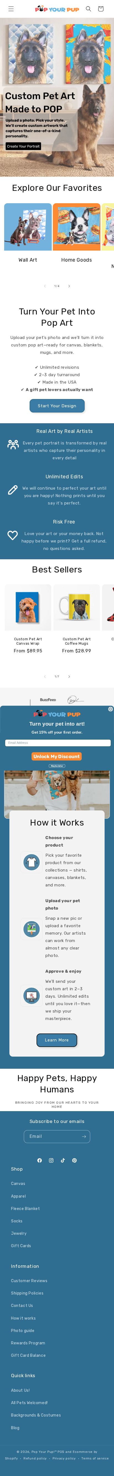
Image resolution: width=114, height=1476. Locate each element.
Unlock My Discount (56, 756)
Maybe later (57, 765)
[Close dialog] (111, 709)
